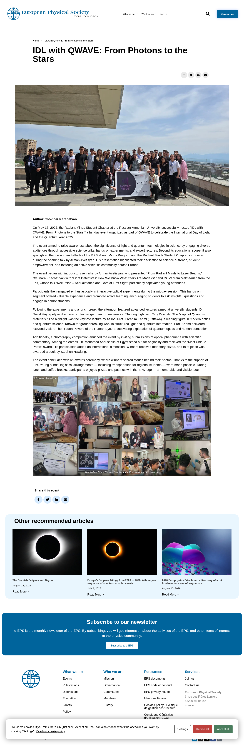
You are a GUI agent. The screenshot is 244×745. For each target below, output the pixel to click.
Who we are (113, 672)
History (108, 705)
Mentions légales (155, 698)
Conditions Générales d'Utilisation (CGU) (158, 716)
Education (69, 698)
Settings (182, 729)
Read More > (21, 591)
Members (109, 698)
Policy (67, 711)
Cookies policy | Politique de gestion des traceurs (161, 706)
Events (67, 678)
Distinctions (70, 692)
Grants (67, 705)
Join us (190, 678)
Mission (108, 678)
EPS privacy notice (157, 692)
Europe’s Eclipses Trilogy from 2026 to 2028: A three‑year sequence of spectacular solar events (122, 582)
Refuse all (202, 729)
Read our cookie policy (50, 731)
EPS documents (155, 678)
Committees (111, 692)
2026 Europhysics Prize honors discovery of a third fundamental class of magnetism (193, 582)
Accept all (223, 729)
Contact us (192, 685)
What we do (73, 672)
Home (36, 40)
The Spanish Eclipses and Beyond (33, 580)
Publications (71, 685)
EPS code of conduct (158, 685)
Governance (111, 685)
